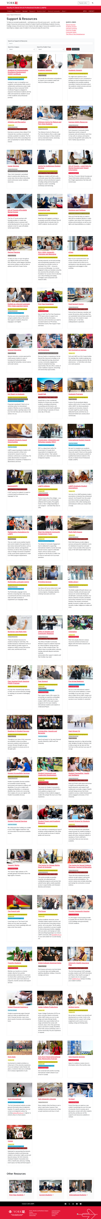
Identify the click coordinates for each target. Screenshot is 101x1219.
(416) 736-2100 (33, 1213)
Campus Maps (32, 1215)
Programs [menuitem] (17, 11)
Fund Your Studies (71, 30)
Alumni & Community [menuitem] (54, 11)
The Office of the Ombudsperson (75, 34)
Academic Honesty (71, 26)
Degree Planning (70, 25)
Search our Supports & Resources (17, 41)
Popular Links (83, 3)
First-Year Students (16, 1195)
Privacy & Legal (55, 1212)
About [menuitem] (63, 11)
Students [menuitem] (9, 11)
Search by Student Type (44, 47)
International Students (77, 1195)
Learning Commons (71, 28)
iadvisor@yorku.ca (18, 1113)
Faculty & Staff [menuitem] (41, 11)
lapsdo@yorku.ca (56, 935)
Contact (91, 11)
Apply (85, 11)
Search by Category (13, 47)
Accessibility (55, 1213)
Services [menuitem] (24, 11)
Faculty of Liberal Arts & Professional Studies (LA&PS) (26, 8)
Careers (53, 1215)
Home (8, 14)
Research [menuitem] (32, 11)
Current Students (45, 1195)
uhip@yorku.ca (76, 979)
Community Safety (71, 32)
